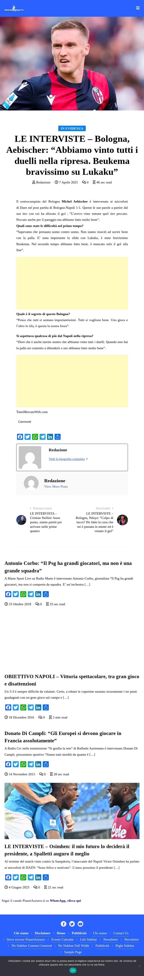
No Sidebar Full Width (73, 945)
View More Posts (56, 486)
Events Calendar (62, 939)
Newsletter (110, 939)
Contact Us (120, 933)
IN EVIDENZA (72, 128)
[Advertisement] (72, 283)
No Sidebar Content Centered (32, 945)
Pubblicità (102, 945)
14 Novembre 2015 (22, 774)
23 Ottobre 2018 (20, 604)
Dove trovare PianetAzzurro (26, 939)
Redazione (43, 182)
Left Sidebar (88, 939)
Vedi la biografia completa (67, 459)
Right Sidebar (125, 945)
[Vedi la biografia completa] (87, 459)
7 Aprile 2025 (68, 182)
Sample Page (73, 952)
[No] (139, 966)
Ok (73, 970)
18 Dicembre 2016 (21, 717)
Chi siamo (100, 933)
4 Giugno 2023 (19, 887)
